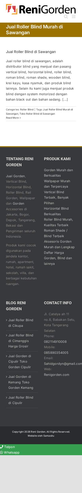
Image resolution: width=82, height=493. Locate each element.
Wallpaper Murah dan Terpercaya (57, 184)
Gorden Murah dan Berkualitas (58, 173)
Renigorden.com (56, 375)
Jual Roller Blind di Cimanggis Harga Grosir (20, 340)
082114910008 (55, 342)
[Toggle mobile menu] (74, 16)
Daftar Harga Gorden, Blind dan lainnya (58, 258)
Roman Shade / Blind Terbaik (55, 233)
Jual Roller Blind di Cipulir (20, 400)
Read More (12, 117)
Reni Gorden (38, 431)
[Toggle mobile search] (66, 16)
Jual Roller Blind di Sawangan (31, 52)
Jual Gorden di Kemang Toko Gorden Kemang (20, 382)
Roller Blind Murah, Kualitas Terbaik (58, 222)
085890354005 (56, 353)
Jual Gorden (15, 176)
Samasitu (48, 435)
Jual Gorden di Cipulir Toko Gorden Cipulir (19, 361)
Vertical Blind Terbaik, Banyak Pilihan (56, 197)
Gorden (18, 203)
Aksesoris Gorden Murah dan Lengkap (59, 244)
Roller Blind (26, 109)
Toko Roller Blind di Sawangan (37, 113)
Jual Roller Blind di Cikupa (20, 323)
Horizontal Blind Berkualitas (56, 211)
